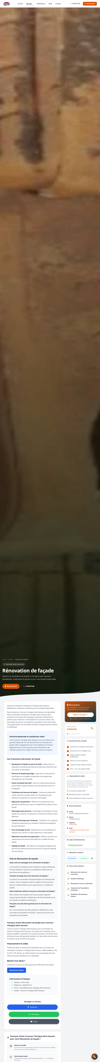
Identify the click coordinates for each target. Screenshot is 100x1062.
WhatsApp (84, 858)
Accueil (20, 4)
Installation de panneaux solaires (79, 895)
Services (29, 4)
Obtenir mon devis (79, 715)
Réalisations (41, 4)
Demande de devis (16, 970)
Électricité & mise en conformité (81, 883)
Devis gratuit (91, 3)
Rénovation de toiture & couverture (79, 873)
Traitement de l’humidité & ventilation (80, 889)
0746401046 (76, 3)
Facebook (73, 858)
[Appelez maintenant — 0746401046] (94, 1056)
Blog (50, 4)
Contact (58, 4)
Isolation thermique (77, 879)
